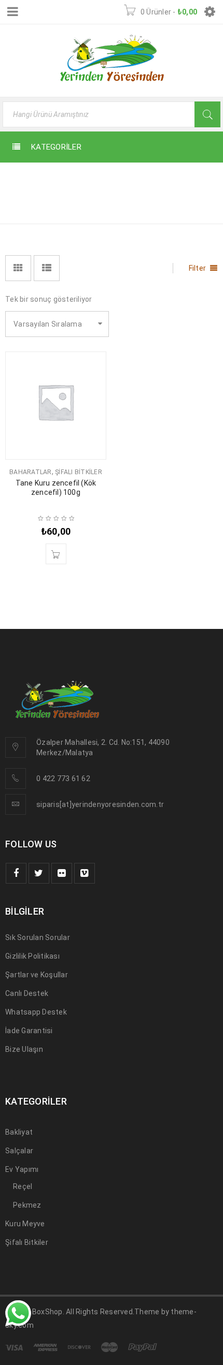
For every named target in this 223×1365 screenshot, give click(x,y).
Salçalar (19, 1151)
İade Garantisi (29, 1030)
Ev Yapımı (21, 1169)
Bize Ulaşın (24, 1049)
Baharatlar (30, 472)
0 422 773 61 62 (63, 778)
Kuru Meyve (25, 1224)
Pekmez (27, 1205)
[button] (56, 554)
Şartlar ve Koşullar (36, 975)
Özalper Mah (58, 742)
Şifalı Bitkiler (78, 472)
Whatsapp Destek (36, 1012)
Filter (197, 268)
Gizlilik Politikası (32, 956)
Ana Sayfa (152, 179)
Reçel (22, 1186)
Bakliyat (19, 1132)
